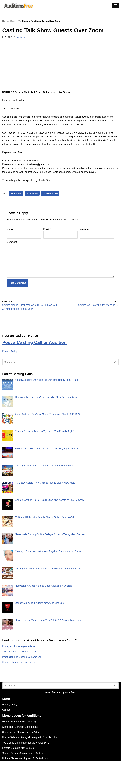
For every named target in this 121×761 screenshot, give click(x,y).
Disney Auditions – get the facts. (19, 646)
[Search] (115, 362)
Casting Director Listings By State (19, 662)
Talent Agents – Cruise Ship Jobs (19, 651)
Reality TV (15, 21)
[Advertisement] (60, 68)
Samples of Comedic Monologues (20, 727)
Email (47, 229)
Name (10, 229)
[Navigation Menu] (115, 5)
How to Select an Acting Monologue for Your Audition (29, 737)
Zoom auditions (50, 193)
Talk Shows (32, 193)
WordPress (71, 692)
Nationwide (16, 193)
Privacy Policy (9, 351)
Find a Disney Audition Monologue (20, 721)
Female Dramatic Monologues (18, 748)
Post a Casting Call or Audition (34, 342)
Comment (12, 242)
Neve (47, 692)
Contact (6, 710)
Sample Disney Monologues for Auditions (23, 753)
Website (84, 229)
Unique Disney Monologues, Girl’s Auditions (25, 758)
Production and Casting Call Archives (21, 657)
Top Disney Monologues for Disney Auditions (25, 742)
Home (5, 21)
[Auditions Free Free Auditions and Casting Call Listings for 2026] (17, 5)
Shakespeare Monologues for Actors (21, 732)
